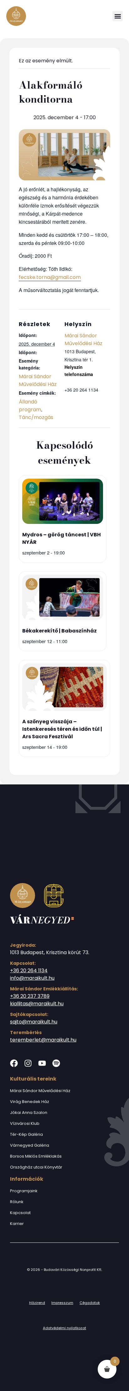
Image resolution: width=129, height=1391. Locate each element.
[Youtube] (42, 1063)
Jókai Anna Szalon (28, 1112)
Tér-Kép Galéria (26, 1134)
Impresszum (62, 1302)
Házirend (37, 1302)
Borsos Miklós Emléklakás (36, 1156)
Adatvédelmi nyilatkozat (64, 1327)
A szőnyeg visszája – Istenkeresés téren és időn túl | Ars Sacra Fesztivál (62, 729)
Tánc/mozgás (36, 417)
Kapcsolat (20, 1213)
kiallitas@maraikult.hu (37, 1003)
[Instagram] (28, 1063)
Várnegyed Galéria (29, 1145)
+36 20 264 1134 (29, 970)
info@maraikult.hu (32, 978)
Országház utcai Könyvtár (36, 1167)
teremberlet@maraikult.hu (43, 1039)
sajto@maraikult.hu (33, 1021)
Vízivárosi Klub (24, 1123)
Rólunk (16, 1202)
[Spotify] (56, 1063)
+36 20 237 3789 (29, 996)
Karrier (17, 1224)
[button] (117, 16)
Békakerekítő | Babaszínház (59, 630)
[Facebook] (14, 1063)
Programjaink (24, 1191)
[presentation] (62, 502)
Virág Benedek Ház (29, 1102)
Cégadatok (90, 1302)
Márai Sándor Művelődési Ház (40, 1091)
